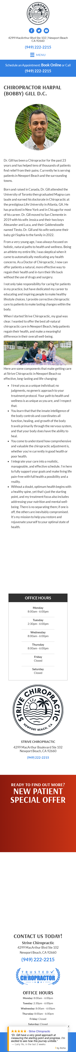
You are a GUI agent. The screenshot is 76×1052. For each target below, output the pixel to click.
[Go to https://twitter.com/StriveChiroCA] (39, 31)
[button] (38, 826)
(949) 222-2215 (38, 47)
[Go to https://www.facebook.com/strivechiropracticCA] (31, 31)
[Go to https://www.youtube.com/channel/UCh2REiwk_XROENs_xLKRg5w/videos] (46, 31)
